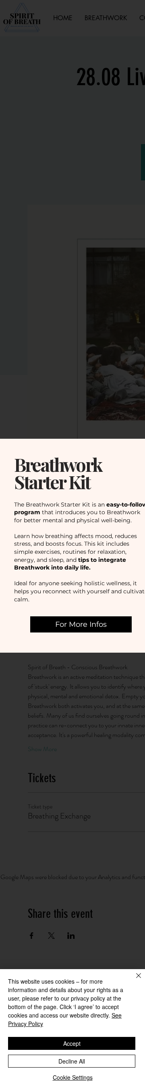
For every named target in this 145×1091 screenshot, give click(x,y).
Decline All (71, 1061)
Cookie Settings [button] (73, 1077)
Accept (72, 1043)
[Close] (133, 980)
